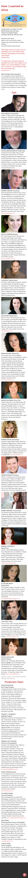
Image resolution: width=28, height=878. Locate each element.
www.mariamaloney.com (7, 380)
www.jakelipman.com (6, 331)
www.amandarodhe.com (16, 454)
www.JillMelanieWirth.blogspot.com (10, 598)
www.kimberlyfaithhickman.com (9, 769)
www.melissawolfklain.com (13, 674)
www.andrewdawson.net (8, 213)
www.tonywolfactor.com (12, 636)
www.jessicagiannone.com (8, 258)
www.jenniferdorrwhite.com (8, 563)
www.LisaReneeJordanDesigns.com (16, 818)
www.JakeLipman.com (7, 841)
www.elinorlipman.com (7, 790)
